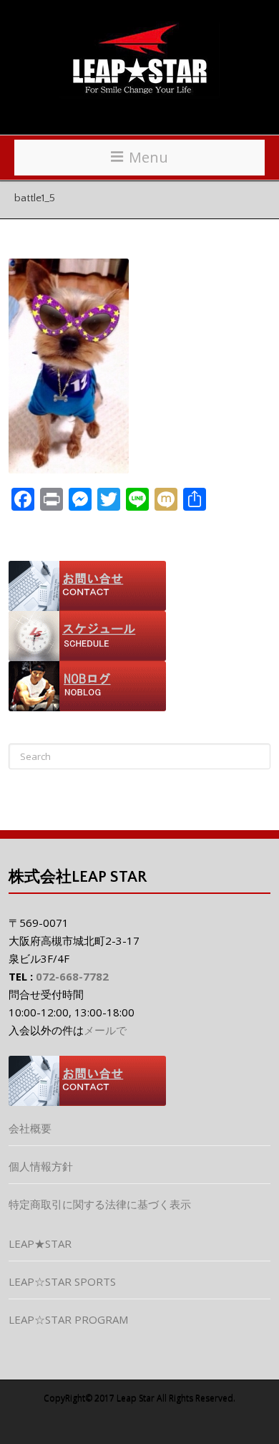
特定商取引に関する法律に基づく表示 (100, 1204)
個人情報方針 (41, 1166)
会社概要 (30, 1128)
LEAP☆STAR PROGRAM (68, 1319)
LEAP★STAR (40, 1243)
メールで (105, 1030)
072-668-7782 (72, 976)
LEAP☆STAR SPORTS (62, 1281)
